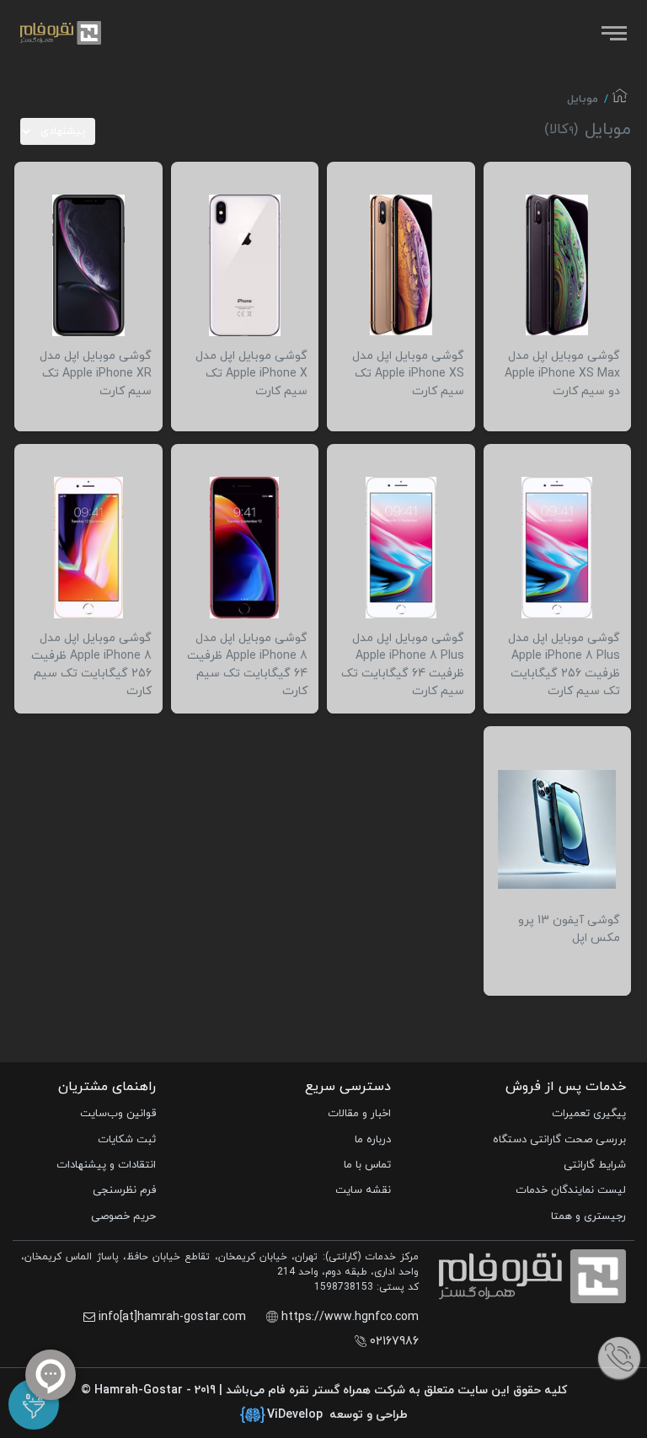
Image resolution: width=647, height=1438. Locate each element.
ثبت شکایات (127, 1139)
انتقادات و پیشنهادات (106, 1165)
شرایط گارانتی (595, 1165)
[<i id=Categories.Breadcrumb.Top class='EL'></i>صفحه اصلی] (620, 100)
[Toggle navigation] (612, 32)
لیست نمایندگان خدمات (571, 1190)
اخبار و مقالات (359, 1113)
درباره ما (373, 1139)
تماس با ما (367, 1165)
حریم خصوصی (123, 1216)
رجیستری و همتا (588, 1216)
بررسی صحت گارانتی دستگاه (559, 1139)
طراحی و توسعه (337, 1415)
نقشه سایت (363, 1190)
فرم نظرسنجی (124, 1190)
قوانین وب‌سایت (118, 1113)
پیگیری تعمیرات (589, 1113)
